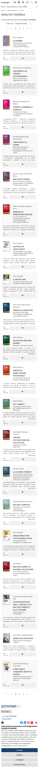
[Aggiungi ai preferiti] (23, 58)
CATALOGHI (6, 719)
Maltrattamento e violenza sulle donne (23, 568)
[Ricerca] (37, 6)
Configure (19, 760)
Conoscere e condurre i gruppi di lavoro (22, 671)
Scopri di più (31, 354)
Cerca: (3, 7)
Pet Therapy (19, 404)
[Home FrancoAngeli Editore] (6, 2)
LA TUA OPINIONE (9, 716)
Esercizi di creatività (23, 310)
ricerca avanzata (12, 10)
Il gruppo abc (19, 279)
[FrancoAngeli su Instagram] (7, 712)
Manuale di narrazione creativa (22, 213)
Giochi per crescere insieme (22, 342)
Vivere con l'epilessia (23, 638)
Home (3, 10)
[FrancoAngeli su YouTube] (10, 712)
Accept (19, 750)
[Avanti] (31, 28)
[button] (14, 2)
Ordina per (9, 23)
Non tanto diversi (21, 179)
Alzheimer (18, 41)
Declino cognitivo (21, 505)
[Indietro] (8, 28)
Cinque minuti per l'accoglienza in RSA (22, 537)
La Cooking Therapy (22, 472)
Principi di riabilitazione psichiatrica (19, 373)
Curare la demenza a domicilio (23, 108)
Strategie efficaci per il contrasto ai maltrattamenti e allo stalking (22, 606)
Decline (19, 755)
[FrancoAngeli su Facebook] (2, 712)
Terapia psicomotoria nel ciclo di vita (21, 440)
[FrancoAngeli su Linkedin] (5, 712)
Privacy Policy (19, 764)
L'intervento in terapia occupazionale (20, 73)
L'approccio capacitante (19, 248)
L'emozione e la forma (20, 143)
